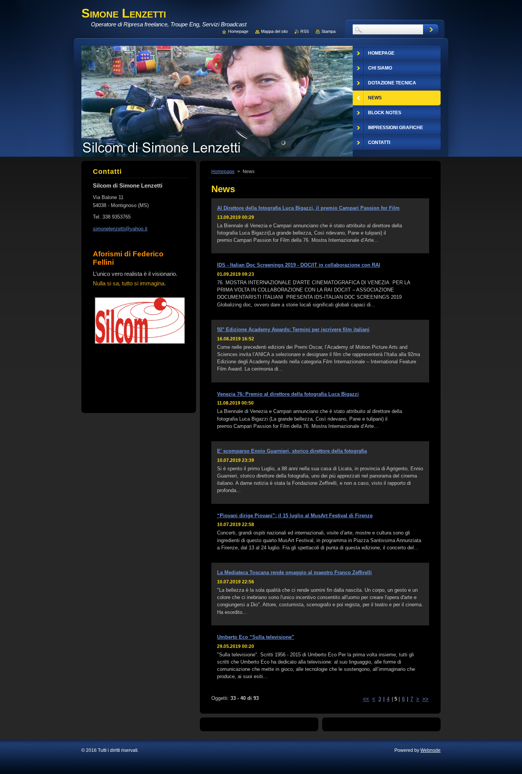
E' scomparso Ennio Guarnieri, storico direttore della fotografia (292, 451)
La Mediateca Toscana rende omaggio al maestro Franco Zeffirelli (294, 572)
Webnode (430, 750)
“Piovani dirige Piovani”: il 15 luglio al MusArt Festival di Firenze (295, 515)
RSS (304, 31)
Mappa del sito (274, 31)
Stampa (328, 31)
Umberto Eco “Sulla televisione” (255, 637)
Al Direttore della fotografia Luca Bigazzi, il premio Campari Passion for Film (308, 208)
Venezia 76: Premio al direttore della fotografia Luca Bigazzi (288, 394)
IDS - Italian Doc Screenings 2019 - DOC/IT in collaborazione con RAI (298, 265)
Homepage (223, 171)
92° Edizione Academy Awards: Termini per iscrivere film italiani (293, 329)
